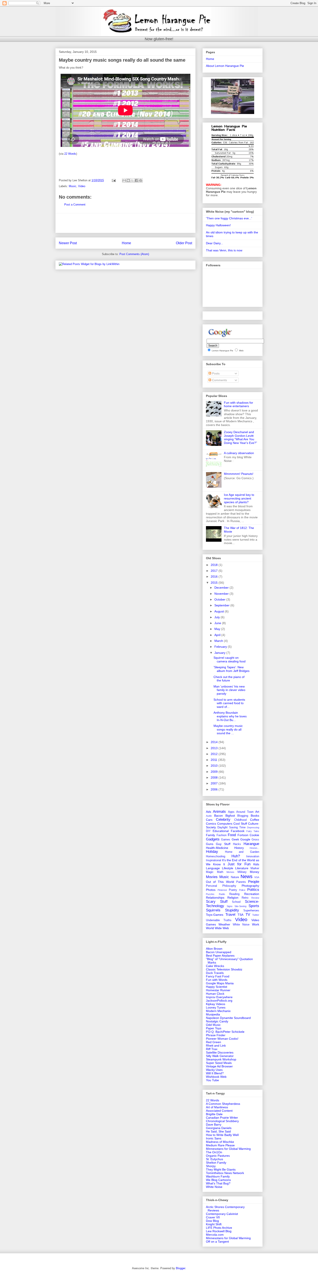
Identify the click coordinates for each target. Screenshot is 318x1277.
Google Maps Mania (220, 983)
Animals (219, 812)
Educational (221, 831)
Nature (235, 877)
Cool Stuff (240, 823)
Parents (241, 881)
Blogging (242, 815)
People (253, 882)
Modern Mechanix (218, 1011)
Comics (211, 823)
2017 (214, 570)
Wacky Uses (214, 1069)
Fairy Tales (252, 831)
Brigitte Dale (214, 1114)
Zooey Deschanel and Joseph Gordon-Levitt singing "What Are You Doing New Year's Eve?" (240, 437)
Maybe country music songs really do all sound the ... (228, 729)
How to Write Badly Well (222, 1135)
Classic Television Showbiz (224, 969)
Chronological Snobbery (222, 1121)
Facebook (237, 831)
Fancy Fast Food (217, 976)
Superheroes (251, 910)
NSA (256, 877)
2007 (214, 783)
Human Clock (215, 993)
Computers (224, 823)
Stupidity (232, 910)
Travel (230, 914)
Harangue (251, 844)
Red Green (213, 1042)
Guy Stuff (223, 844)
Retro (245, 897)
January (220, 652)
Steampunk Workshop (221, 1059)
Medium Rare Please (220, 1145)
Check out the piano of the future (229, 678)
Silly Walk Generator (220, 1056)
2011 (214, 759)
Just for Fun (239, 864)
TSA (240, 914)
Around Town (244, 811)
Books (255, 815)
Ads (208, 811)
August (219, 611)
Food (232, 835)
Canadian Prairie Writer (222, 1117)
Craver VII (213, 1217)
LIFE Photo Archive (219, 1227)
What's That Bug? (218, 1183)
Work (255, 924)
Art (257, 811)
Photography (250, 885)
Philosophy (229, 885)
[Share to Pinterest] (140, 180)
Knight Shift (214, 1224)
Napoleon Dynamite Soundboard (228, 1018)
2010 (214, 765)
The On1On (214, 1152)
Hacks (237, 844)
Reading (234, 894)
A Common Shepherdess (223, 1103)
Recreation (251, 894)
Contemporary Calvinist (222, 1214)
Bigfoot (230, 815)
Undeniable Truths (218, 920)
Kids (256, 864)
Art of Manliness (217, 1107)
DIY (208, 831)
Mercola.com (215, 1234)
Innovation (252, 856)
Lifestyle (227, 868)
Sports (254, 906)
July (217, 617)
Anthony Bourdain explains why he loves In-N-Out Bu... (230, 716)
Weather (224, 924)
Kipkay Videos (215, 1004)
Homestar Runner (218, 990)
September (222, 605)
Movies (212, 877)
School (236, 901)
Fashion (221, 835)
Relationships (215, 897)
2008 (214, 777)
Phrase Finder (215, 1035)
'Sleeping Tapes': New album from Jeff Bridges (231, 669)
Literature (241, 868)
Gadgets (213, 839)
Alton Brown (214, 948)
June (218, 623)
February (221, 646)
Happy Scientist (216, 986)
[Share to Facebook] (136, 180)
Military (242, 872)
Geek (235, 839)
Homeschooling (215, 856)
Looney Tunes (215, 1007)
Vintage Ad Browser (219, 1066)
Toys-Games (214, 914)
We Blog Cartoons (218, 1180)
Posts (215, 373)
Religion (232, 897)
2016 (214, 576)
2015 (214, 582)
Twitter (255, 915)
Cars (209, 819)
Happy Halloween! (218, 225)
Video (81, 186)
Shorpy (211, 1166)
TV (248, 914)
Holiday (212, 852)
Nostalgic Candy (217, 1021)
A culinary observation (239, 453)
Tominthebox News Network (225, 1173)
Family (210, 835)
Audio (209, 815)
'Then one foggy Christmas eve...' (229, 218)
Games (225, 839)
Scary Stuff (217, 902)
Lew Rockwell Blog (218, 1231)
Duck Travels (215, 973)
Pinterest (222, 890)
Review (255, 897)
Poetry (233, 889)
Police (242, 890)
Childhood (240, 819)
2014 (214, 742)
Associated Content (219, 1110)
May (217, 629)
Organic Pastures (218, 1155)
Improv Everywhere (219, 997)
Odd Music (213, 1024)
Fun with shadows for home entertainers (238, 404)
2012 (214, 754)
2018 (214, 565)
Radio (222, 894)
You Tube (212, 1080)
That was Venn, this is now (224, 250)
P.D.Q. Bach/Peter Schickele (225, 1031)
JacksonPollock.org (219, 1000)
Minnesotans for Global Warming (228, 1148)
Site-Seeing (240, 906)
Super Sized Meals (219, 1063)
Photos (210, 889)
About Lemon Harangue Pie (225, 65)
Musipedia (213, 1014)
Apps (231, 811)
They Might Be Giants (221, 1169)
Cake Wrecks (215, 966)
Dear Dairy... (214, 243)
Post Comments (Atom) (134, 254)
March (219, 641)
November (222, 593)
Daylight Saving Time (231, 827)
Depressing (253, 827)
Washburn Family (218, 1176)
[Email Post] (113, 180)
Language (213, 868)
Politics (253, 890)
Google (245, 839)
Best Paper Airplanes (220, 955)
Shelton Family (216, 1162)
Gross (255, 839)
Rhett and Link (216, 1045)
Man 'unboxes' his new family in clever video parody (229, 690)
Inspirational (213, 860)
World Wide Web (217, 928)
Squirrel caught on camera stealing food (230, 659)
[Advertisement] (125, 223)
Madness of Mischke (220, 1142)
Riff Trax (211, 1049)
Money (254, 872)
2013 (214, 748)
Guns (209, 844)
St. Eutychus (214, 1159)
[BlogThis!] (128, 180)
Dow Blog (212, 1220)
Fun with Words (216, 979)
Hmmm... (254, 848)
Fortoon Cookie (248, 835)
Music (72, 186)
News (246, 876)
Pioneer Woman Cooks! (222, 1038)
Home (126, 243)
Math (220, 872)
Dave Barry (213, 1124)
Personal (211, 885)
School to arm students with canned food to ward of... (229, 703)
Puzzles (210, 894)
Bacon (218, 815)
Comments (219, 380)
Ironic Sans (213, 1138)
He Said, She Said (218, 1131)
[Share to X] (132, 180)
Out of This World (220, 881)
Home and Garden (242, 851)
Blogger (180, 1268)
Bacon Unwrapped (218, 952)
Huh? (235, 856)
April (217, 635)
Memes (230, 872)
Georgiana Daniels (218, 1128)
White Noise (241, 924)
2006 (214, 789)
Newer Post (68, 243)
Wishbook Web (216, 1076)
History (239, 848)
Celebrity (223, 820)
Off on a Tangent (217, 1241)
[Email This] (124, 180)
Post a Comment (74, 204)
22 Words (70, 153)
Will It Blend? (215, 1073)
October (220, 599)
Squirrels (213, 910)
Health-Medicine (217, 848)
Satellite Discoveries (219, 1052)
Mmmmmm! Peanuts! (238, 473)
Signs (230, 906)
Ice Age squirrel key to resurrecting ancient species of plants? (239, 498)
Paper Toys (213, 1028)
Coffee (254, 819)
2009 (214, 771)
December (222, 587)
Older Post (184, 243)
